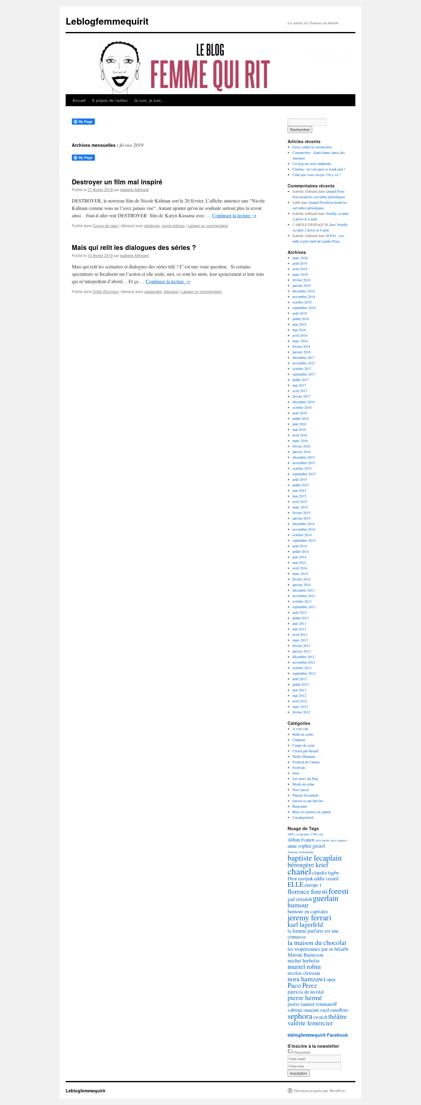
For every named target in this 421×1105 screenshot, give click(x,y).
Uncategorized (302, 817)
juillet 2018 (300, 318)
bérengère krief (308, 864)
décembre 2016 (303, 401)
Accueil (79, 100)
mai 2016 (299, 429)
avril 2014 (299, 567)
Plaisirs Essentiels (305, 795)
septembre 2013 (304, 606)
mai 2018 (299, 329)
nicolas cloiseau (304, 972)
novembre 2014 (303, 529)
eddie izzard (326, 878)
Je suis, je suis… (149, 100)
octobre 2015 (302, 468)
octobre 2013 (302, 601)
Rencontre (299, 806)
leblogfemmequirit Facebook (318, 1035)
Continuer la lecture (234, 215)
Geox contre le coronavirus (312, 146)
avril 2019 (299, 268)
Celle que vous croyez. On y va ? (316, 174)
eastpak (305, 878)
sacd (324, 1009)
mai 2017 (299, 385)
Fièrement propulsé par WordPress (320, 1090)
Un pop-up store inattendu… (313, 163)
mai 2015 (299, 495)
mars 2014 (300, 573)
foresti (339, 891)
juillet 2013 (300, 617)
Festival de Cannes (306, 761)
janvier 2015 (301, 518)
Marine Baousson (305, 954)
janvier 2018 (301, 351)
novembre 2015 (303, 462)
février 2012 (301, 711)
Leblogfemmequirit (107, 20)
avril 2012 (299, 700)
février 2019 (301, 279)
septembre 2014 (304, 540)
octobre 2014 (302, 534)
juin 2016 (299, 423)
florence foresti (308, 891)
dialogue (171, 291)
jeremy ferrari (309, 917)
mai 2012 (299, 695)
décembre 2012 (303, 656)
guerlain (325, 898)
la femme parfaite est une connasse (313, 933)
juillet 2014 (300, 551)
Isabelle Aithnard (134, 189)
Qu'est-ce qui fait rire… (309, 800)
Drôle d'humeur (106, 291)
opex (331, 979)
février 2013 (301, 645)
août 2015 (299, 479)
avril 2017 (299, 390)
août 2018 (299, 313)
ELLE (296, 884)
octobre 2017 (302, 368)
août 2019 (299, 263)
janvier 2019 (301, 285)
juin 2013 (299, 623)
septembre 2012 (304, 673)
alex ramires (338, 840)
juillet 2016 (300, 418)
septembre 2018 (304, 307)
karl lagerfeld (305, 924)
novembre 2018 (303, 296)
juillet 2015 (300, 484)
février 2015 (301, 512)
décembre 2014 (303, 523)
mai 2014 (299, 562)
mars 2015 (300, 506)
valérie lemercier (310, 1022)
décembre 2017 (303, 357)
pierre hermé (305, 997)
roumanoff (326, 1003)
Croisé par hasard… (307, 750)
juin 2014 (299, 556)
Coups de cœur (106, 225)
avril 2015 (299, 501)
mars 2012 (300, 706)
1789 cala (317, 834)
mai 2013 (299, 628)
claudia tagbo (325, 872)
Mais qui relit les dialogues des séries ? (134, 247)
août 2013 (299, 612)
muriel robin (304, 966)
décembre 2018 (303, 290)
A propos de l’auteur (110, 100)
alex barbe (322, 840)
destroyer (152, 225)
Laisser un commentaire (208, 225)
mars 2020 (300, 257)
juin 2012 (299, 689)
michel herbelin (303, 960)
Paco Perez (302, 985)
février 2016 (301, 446)
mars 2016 (300, 440)
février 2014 (301, 579)
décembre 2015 (303, 457)
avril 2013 (299, 634)
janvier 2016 (301, 451)
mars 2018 (300, 340)
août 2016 (299, 412)
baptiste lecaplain (315, 857)
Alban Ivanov (301, 839)
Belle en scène (302, 734)
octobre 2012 (302, 667)
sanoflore (339, 1009)
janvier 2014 (301, 584)
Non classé (300, 789)
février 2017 (301, 396)
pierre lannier (301, 1003)
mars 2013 (300, 639)
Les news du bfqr (305, 778)
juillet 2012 (300, 684)
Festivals (298, 767)
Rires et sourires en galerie (311, 811)
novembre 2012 (303, 662)
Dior (292, 878)
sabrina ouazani (303, 1009)
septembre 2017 (304, 374)
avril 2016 (299, 434)
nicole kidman (173, 225)
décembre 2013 (303, 590)
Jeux (295, 772)
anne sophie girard (306, 845)
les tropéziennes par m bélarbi (318, 948)
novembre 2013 (303, 595)
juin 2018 (299, 324)
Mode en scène (303, 784)
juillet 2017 (300, 379)
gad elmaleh (300, 898)
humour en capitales (308, 911)
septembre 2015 (304, 473)
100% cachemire (299, 834)
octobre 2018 (302, 301)
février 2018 (301, 346)
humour (298, 904)
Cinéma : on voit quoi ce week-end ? (318, 169)
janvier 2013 (301, 651)
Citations (298, 739)
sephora (300, 1016)
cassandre (153, 291)
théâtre (337, 1016)
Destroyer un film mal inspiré (117, 181)
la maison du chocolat (317, 942)
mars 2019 (300, 274)
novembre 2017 (303, 362)
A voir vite (300, 728)
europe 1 (313, 884)
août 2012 (299, 678)
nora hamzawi (306, 978)
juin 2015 (299, 490)
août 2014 (299, 545)
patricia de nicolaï (306, 991)
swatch (320, 1016)
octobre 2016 (302, 407)
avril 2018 (299, 335)
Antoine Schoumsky (301, 852)
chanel (299, 871)
